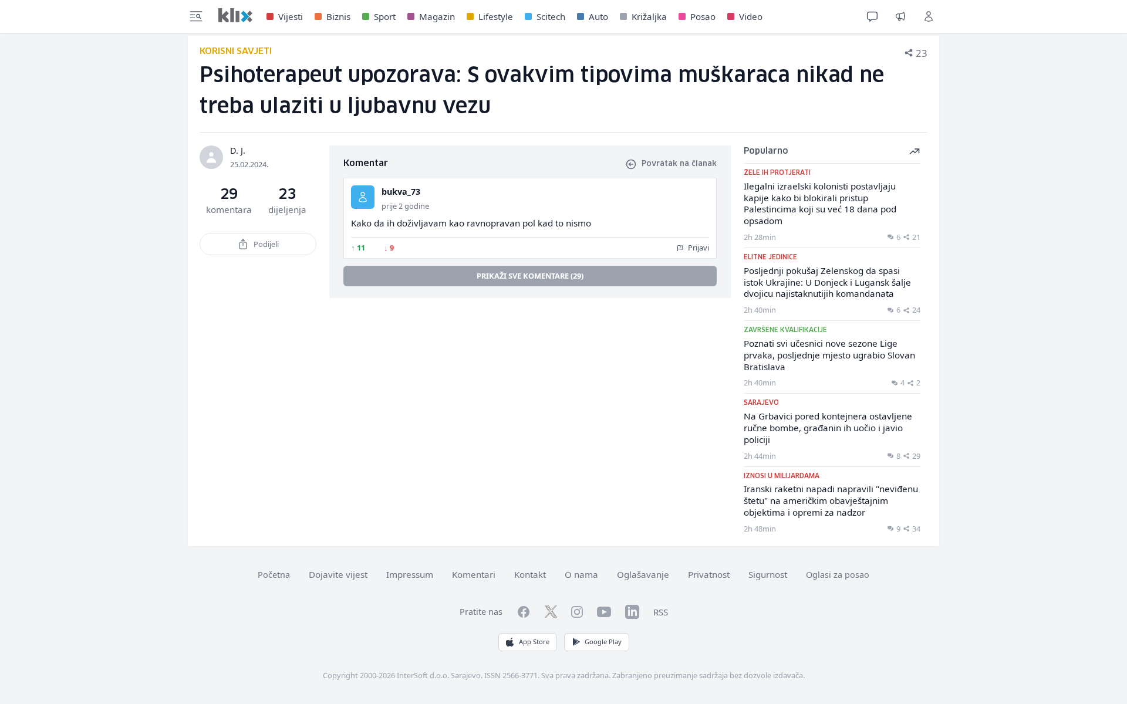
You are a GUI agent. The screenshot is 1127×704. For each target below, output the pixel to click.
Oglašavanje (643, 574)
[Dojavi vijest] (900, 16)
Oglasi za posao (837, 574)
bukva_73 (401, 191)
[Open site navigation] (196, 16)
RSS (660, 612)
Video (750, 16)
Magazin (437, 16)
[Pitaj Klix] (872, 16)
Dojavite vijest (338, 574)
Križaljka (649, 16)
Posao (703, 16)
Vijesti (290, 16)
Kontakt (530, 574)
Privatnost (709, 574)
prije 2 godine (405, 206)
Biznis (338, 16)
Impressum (409, 574)
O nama (581, 574)
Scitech (550, 16)
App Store (534, 641)
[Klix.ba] (235, 15)
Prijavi (697, 247)
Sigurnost (767, 574)
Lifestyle (495, 16)
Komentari (473, 574)
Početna (274, 574)
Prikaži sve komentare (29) (530, 275)
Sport (385, 16)
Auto (598, 16)
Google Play (603, 641)
